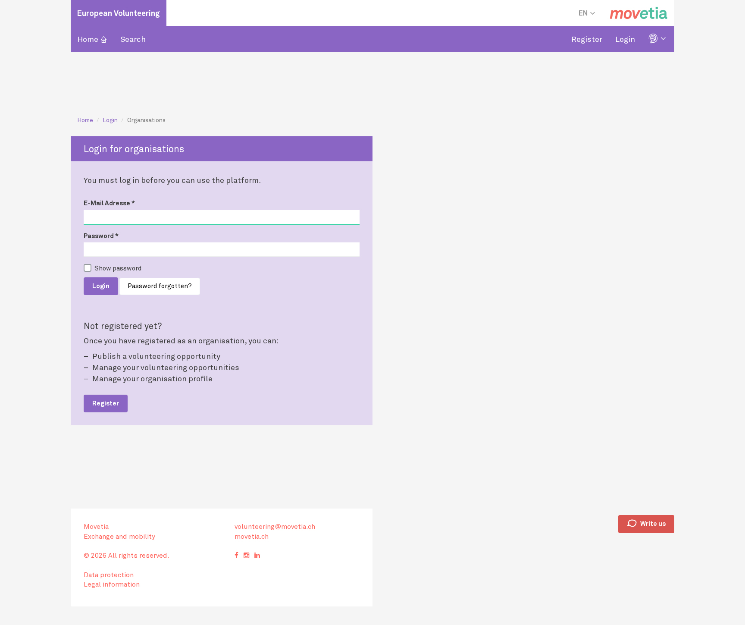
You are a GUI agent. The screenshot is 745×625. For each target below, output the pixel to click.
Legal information (112, 584)
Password (101, 235)
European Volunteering (118, 13)
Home (92, 39)
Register (586, 39)
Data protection (109, 574)
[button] (658, 39)
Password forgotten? (160, 285)
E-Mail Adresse (109, 203)
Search (133, 39)
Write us (646, 523)
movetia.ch (252, 536)
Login (625, 39)
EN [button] (584, 13)
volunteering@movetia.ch (275, 526)
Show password (117, 268)
